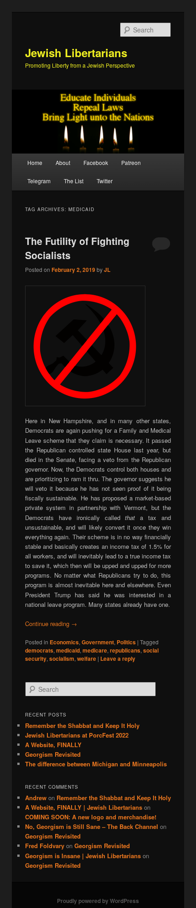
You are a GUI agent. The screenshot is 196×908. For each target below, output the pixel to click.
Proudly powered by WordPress (98, 901)
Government (98, 642)
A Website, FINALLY (53, 744)
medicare (95, 650)
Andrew (35, 797)
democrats (39, 650)
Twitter (105, 181)
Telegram (39, 181)
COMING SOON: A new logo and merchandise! (90, 816)
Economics (64, 642)
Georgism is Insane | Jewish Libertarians (83, 855)
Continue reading (51, 623)
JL (107, 269)
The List (73, 181)
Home (34, 162)
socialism (61, 658)
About (63, 162)
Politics (126, 642)
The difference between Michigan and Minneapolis (96, 763)
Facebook (95, 162)
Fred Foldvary (44, 845)
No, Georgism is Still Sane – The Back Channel (91, 826)
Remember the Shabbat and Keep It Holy (82, 725)
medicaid (68, 650)
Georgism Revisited (53, 754)
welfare (86, 658)
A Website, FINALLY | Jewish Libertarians (83, 807)
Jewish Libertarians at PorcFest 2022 (77, 735)
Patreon (131, 162)
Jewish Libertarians (76, 52)
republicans (125, 650)
